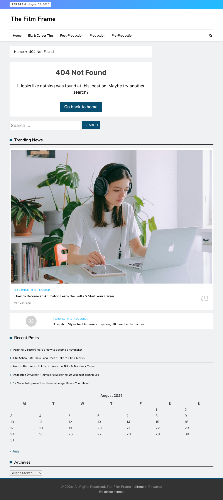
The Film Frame (33, 19)
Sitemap (140, 487)
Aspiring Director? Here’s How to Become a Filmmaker (47, 350)
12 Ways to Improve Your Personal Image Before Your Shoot (51, 383)
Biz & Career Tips (41, 35)
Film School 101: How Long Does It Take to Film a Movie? (49, 358)
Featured (44, 290)
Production (97, 35)
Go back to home (81, 106)
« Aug (14, 451)
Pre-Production (122, 35)
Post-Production (71, 35)
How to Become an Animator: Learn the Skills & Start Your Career (64, 296)
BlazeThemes (113, 492)
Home (17, 35)
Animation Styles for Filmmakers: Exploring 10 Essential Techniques (98, 324)
